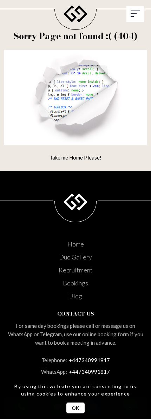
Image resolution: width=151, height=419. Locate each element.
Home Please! (85, 157)
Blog (75, 296)
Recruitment (76, 270)
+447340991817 (75, 360)
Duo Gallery (75, 257)
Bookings (75, 283)
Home (75, 244)
